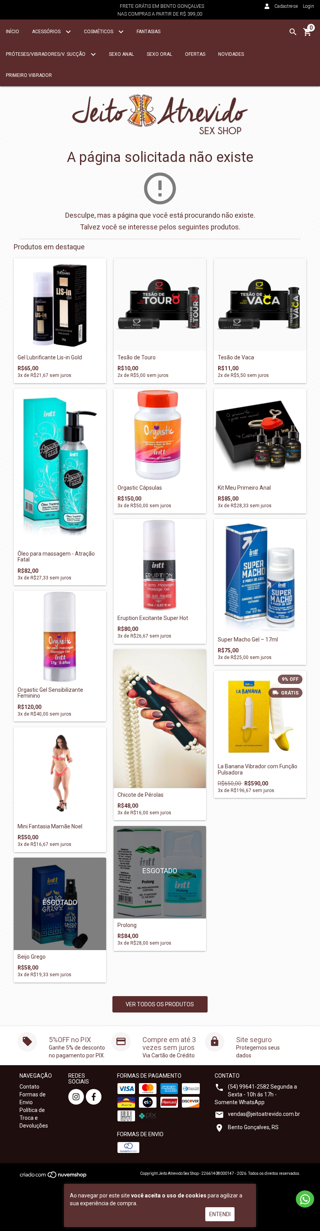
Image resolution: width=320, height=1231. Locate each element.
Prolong (127, 925)
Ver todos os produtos (160, 1004)
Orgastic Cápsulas (139, 488)
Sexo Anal (121, 54)
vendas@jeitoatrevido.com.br (264, 1114)
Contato (29, 1087)
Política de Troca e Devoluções (34, 1118)
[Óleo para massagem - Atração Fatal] (60, 468)
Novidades (231, 54)
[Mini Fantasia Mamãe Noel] (60, 773)
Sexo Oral (159, 54)
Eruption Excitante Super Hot (152, 618)
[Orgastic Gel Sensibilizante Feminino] (60, 637)
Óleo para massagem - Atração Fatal (56, 557)
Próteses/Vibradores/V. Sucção (46, 54)
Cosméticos (99, 31)
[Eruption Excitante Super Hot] (160, 565)
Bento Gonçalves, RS (253, 1127)
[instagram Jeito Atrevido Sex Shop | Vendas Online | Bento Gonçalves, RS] (76, 1097)
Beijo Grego (32, 957)
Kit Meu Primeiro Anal (244, 488)
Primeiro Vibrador (29, 75)
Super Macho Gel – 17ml (248, 640)
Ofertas (195, 54)
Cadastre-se (286, 6)
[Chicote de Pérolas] (160, 718)
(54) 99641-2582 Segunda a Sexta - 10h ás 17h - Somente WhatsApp (256, 1094)
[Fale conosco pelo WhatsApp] (305, 1199)
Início (12, 31)
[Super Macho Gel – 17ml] (260, 575)
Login (308, 6)
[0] (307, 35)
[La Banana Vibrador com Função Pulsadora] (260, 715)
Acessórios (47, 31)
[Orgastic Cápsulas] (160, 435)
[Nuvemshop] (54, 1177)
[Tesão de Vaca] (260, 304)
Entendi (220, 1214)
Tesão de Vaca (236, 358)
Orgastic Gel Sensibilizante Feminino (50, 693)
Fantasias (148, 31)
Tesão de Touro (136, 358)
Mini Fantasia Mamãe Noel (50, 827)
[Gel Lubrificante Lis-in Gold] (60, 304)
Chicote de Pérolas (140, 795)
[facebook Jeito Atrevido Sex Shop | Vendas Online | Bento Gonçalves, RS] (93, 1097)
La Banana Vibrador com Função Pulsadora (257, 769)
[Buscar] (293, 32)
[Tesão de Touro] (160, 304)
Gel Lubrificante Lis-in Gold (50, 358)
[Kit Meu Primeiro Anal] (260, 435)
